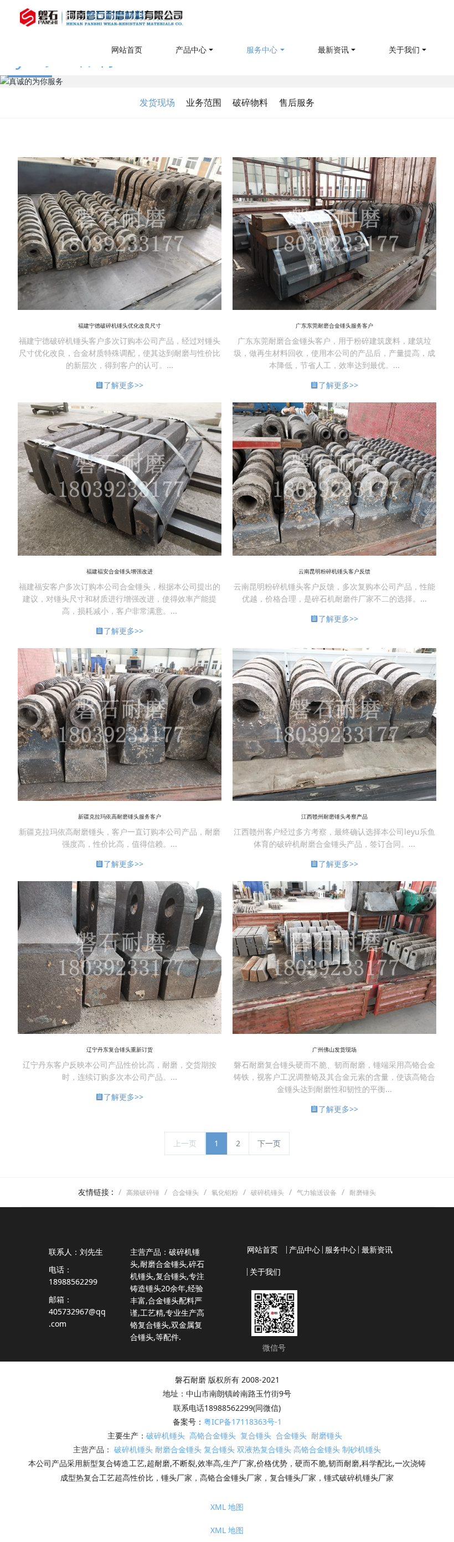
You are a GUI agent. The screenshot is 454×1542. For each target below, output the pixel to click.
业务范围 (203, 102)
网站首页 (126, 49)
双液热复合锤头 (264, 1449)
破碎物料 (250, 102)
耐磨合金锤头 (178, 1449)
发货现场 (157, 102)
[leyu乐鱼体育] (102, 16)
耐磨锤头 (326, 1435)
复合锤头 (255, 1435)
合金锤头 (291, 1435)
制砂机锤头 (361, 1449)
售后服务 (296, 102)
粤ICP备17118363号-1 (243, 1421)
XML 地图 (227, 1507)
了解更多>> (123, 385)
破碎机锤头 (165, 1435)
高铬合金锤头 (212, 1435)
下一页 (269, 1143)
